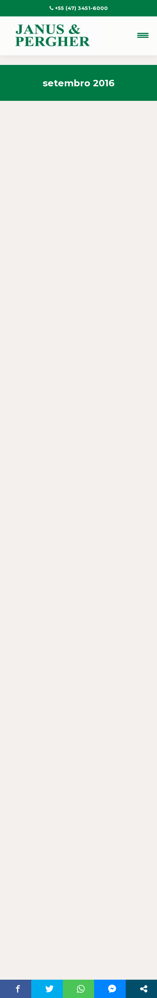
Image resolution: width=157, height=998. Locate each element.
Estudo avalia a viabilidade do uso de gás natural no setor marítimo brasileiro (76, 245)
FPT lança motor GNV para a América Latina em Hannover (77, 795)
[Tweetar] (49, 989)
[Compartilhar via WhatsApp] (81, 989)
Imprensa (37, 275)
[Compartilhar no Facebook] (18, 989)
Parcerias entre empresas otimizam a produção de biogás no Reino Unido (76, 513)
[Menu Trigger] (143, 35)
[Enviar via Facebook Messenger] (112, 989)
